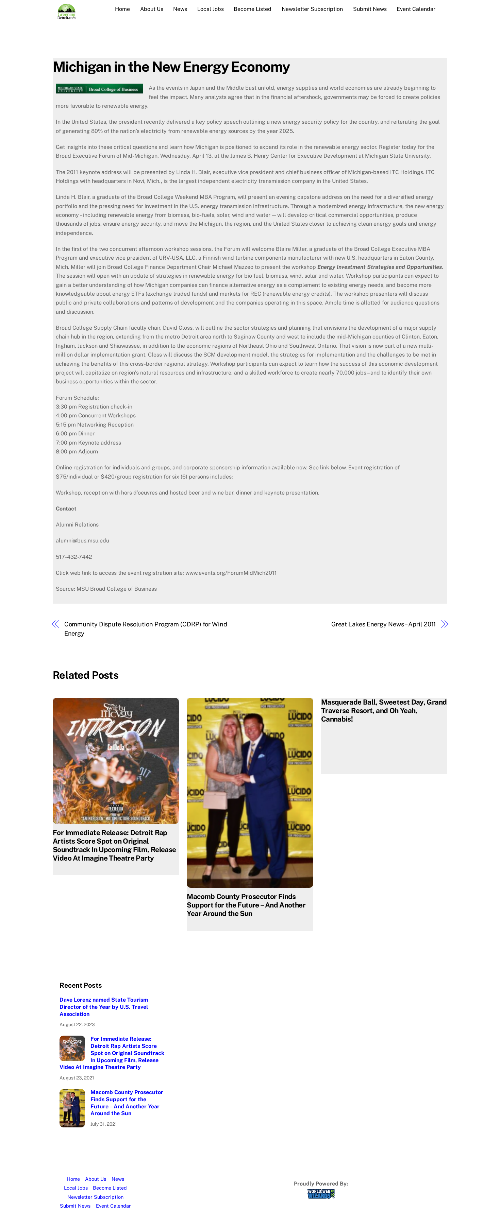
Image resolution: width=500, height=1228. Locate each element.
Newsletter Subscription (312, 9)
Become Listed (252, 9)
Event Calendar (416, 9)
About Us (151, 9)
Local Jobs (210, 9)
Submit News (370, 9)
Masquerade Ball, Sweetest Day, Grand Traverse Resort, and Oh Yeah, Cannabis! (384, 710)
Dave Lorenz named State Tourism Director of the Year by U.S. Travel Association (104, 1007)
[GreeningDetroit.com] (66, 15)
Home (122, 9)
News (180, 9)
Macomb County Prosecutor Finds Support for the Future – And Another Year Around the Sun (246, 905)
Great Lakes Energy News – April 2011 (383, 624)
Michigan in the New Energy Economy (171, 66)
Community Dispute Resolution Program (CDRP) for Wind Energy (145, 629)
